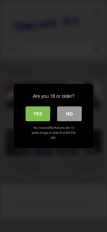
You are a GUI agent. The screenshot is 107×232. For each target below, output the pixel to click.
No (69, 114)
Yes (37, 114)
